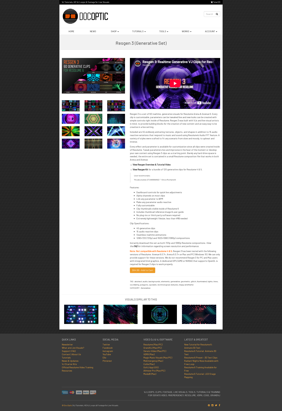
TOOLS (163, 31)
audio (145, 281)
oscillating (134, 284)
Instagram (108, 351)
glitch (193, 281)
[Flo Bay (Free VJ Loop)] (199, 313)
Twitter (106, 344)
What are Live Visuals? (73, 347)
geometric (185, 281)
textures (174, 284)
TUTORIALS (138, 31)
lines (215, 281)
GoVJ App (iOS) (151, 367)
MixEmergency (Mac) (153, 360)
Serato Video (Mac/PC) (154, 351)
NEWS (92, 31)
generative (175, 281)
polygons (144, 284)
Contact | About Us (71, 354)
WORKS (185, 31)
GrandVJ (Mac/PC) (152, 347)
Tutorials (66, 357)
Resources (67, 370)
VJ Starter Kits (69, 364)
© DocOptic (67, 405)
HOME (71, 31)
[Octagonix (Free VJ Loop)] (159, 313)
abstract (138, 281)
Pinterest (107, 360)
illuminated (202, 281)
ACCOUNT (210, 31)
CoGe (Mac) (149, 364)
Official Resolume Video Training (77, 367)
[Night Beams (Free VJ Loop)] (81, 313)
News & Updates (70, 360)
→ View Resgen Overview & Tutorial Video (150, 164)
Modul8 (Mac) (149, 373)
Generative (145, 288)
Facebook (108, 347)
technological (164, 284)
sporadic (153, 284)
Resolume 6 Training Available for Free (200, 369)
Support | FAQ (69, 351)
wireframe (189, 284)
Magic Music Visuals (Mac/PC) (157, 357)
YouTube (107, 354)
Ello (104, 357)
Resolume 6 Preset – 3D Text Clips (200, 357)
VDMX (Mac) (149, 354)
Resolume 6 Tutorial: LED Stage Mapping (200, 375)
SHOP (113, 31)
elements (165, 281)
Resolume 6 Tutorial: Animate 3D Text (200, 353)
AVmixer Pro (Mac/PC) (154, 370)
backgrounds (154, 281)
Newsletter (67, 344)
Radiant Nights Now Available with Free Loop (201, 362)
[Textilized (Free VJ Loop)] (120, 313)
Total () (216, 2)
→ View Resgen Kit (139, 169)
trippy (181, 284)
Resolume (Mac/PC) (153, 344)
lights (210, 281)
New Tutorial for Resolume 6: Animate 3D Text (198, 346)
